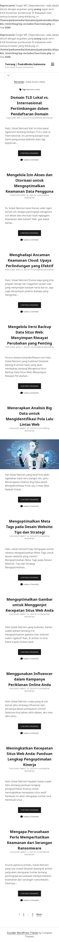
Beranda (19, 81)
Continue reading (30, 154)
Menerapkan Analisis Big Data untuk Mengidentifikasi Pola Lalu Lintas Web (29, 454)
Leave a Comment (31, 160)
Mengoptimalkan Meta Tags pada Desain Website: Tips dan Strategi (29, 527)
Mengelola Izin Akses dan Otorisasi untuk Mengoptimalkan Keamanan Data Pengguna (29, 183)
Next (39, 914)
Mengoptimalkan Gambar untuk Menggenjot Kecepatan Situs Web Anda (30, 605)
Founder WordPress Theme (22, 933)
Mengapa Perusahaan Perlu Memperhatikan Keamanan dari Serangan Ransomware (29, 840)
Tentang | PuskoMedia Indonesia (25, 64)
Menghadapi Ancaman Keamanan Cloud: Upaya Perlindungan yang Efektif (29, 260)
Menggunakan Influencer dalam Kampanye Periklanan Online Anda (29, 679)
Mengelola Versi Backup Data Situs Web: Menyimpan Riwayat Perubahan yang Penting (29, 335)
